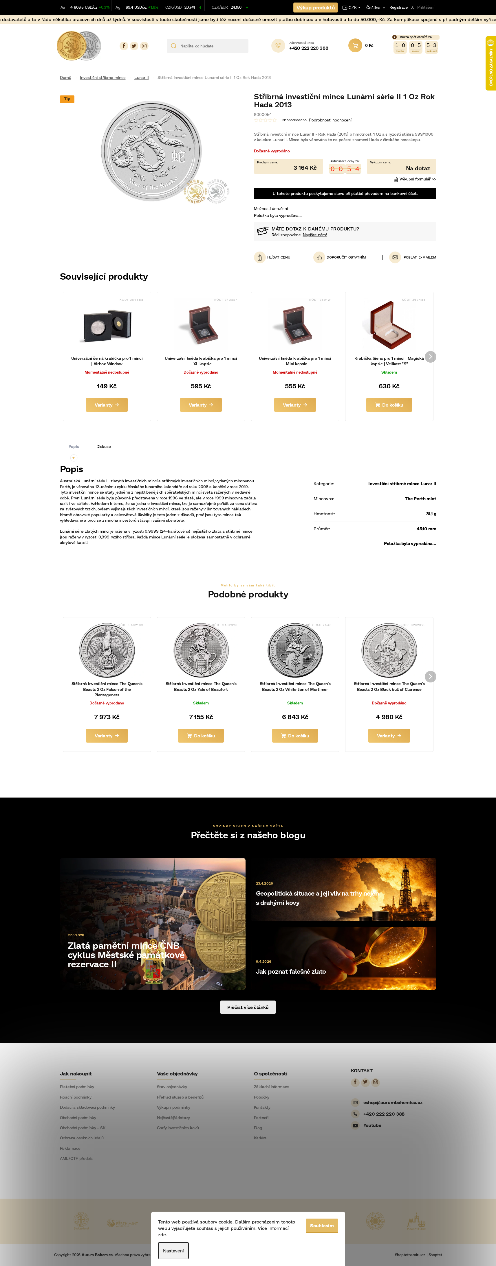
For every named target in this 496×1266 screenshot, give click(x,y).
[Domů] (68, 77)
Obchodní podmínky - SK (82, 1128)
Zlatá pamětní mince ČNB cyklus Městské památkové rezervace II (126, 954)
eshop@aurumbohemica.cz (392, 1102)
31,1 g (431, 513)
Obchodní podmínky (78, 1118)
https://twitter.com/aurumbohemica (134, 46)
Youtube (372, 1125)
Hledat (254, 46)
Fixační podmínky (75, 1097)
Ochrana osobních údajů (82, 1138)
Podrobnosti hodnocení (330, 119)
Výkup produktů (315, 7)
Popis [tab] (74, 446)
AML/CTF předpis (76, 1158)
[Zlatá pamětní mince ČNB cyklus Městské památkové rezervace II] (153, 923)
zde (162, 1234)
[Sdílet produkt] (339, 257)
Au (63, 7)
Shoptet (435, 1254)
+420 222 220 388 (384, 1113)
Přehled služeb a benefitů (180, 1097)
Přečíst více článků (248, 1007)
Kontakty (262, 1107)
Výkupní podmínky (173, 1107)
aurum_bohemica (144, 46)
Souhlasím (322, 1225)
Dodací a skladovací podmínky (87, 1107)
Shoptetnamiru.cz (410, 1254)
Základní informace (271, 1087)
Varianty (104, 404)
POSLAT (410, 257)
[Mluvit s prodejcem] (401, 166)
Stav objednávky (172, 1087)
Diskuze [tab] (103, 446)
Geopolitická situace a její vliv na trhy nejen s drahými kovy (317, 897)
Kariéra (260, 1138)
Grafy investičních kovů (178, 1128)
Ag (118, 7)
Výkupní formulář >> (418, 179)
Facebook (124, 46)
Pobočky (262, 1097)
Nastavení (173, 1250)
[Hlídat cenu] (275, 257)
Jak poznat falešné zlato (291, 971)
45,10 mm (426, 528)
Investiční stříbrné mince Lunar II (402, 483)
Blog (258, 1128)
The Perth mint (420, 498)
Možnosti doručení (271, 208)
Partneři (261, 1118)
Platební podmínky (77, 1087)
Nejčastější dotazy (173, 1118)
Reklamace (70, 1148)
